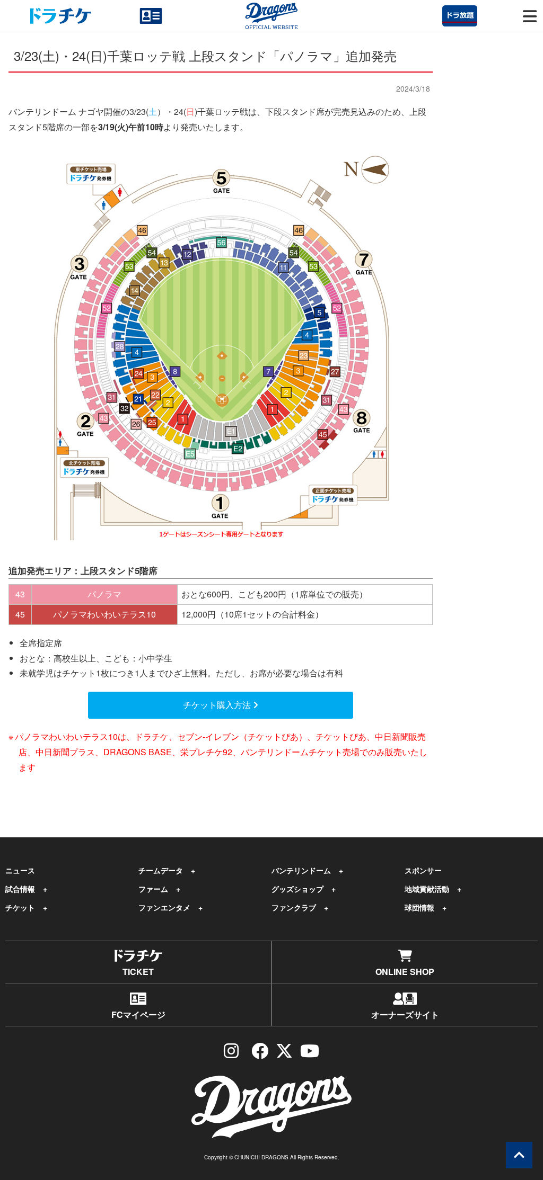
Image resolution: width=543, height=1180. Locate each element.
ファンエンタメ (164, 907)
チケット (20, 907)
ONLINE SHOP (404, 972)
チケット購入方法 (218, 705)
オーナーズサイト (405, 1014)
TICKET (138, 972)
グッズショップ (297, 888)
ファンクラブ (294, 907)
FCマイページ (138, 1014)
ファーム (153, 888)
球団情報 (419, 907)
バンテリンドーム (301, 870)
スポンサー (423, 870)
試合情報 (20, 888)
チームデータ (160, 870)
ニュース (20, 870)
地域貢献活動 (427, 888)
